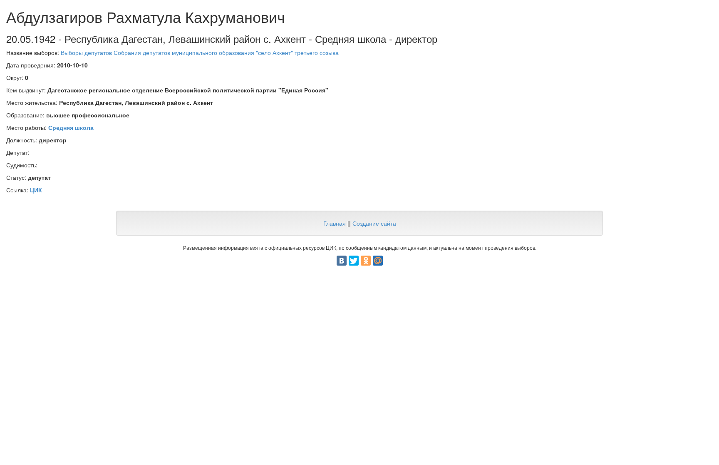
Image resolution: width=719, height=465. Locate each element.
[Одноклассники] (366, 261)
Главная (334, 223)
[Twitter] (354, 261)
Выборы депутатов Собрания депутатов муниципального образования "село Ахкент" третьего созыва (200, 52)
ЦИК (36, 190)
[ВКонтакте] (342, 261)
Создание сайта (374, 223)
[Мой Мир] (378, 261)
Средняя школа (71, 127)
